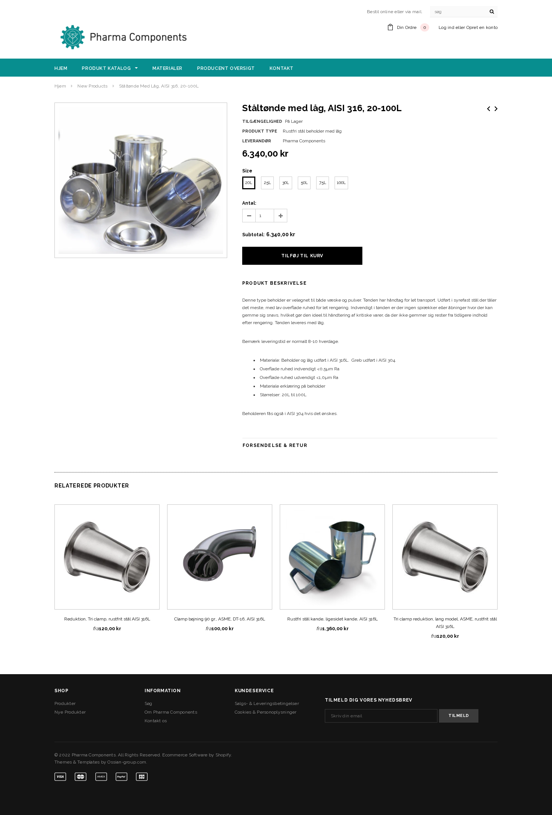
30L (285, 182)
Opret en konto (482, 27)
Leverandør (256, 141)
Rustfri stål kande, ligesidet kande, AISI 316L (332, 619)
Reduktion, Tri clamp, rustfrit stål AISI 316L (107, 619)
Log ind (446, 27)
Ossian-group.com (126, 762)
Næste (496, 108)
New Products (92, 86)
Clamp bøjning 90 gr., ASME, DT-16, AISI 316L (219, 619)
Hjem (60, 86)
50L (304, 182)
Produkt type (259, 131)
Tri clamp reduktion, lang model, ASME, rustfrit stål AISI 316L (445, 622)
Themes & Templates (77, 762)
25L (267, 182)
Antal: (249, 203)
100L (341, 182)
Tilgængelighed (262, 121)
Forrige (488, 108)
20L (248, 182)
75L (322, 182)
